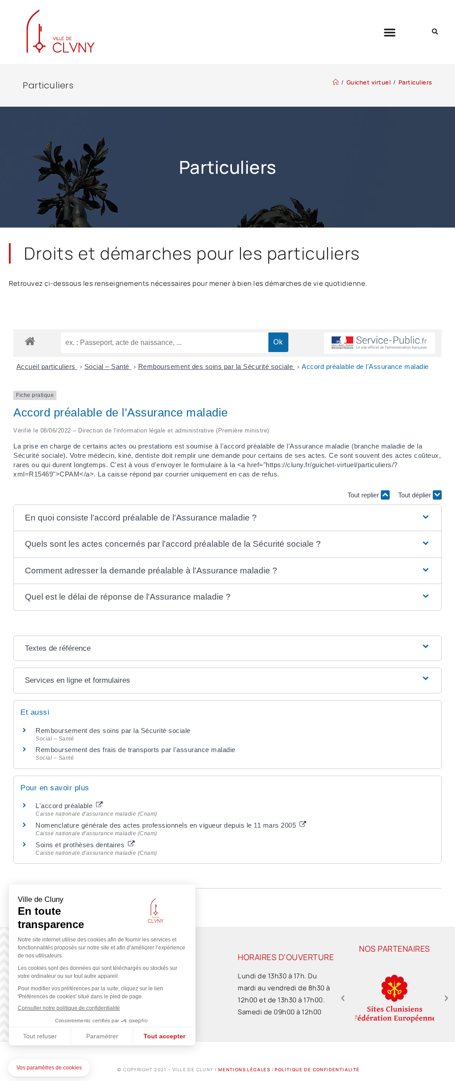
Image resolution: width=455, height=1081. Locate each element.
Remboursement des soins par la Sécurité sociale (216, 366)
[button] (389, 32)
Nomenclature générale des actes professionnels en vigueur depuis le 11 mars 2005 (167, 825)
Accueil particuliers (47, 366)
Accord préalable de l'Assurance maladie (365, 366)
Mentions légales (244, 1069)
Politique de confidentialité (317, 1069)
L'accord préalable (65, 805)
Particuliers (415, 82)
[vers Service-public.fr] (379, 343)
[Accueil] (336, 82)
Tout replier (364, 495)
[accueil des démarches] (30, 340)
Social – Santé (108, 366)
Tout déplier (415, 495)
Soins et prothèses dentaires (81, 845)
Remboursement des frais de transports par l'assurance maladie (135, 749)
